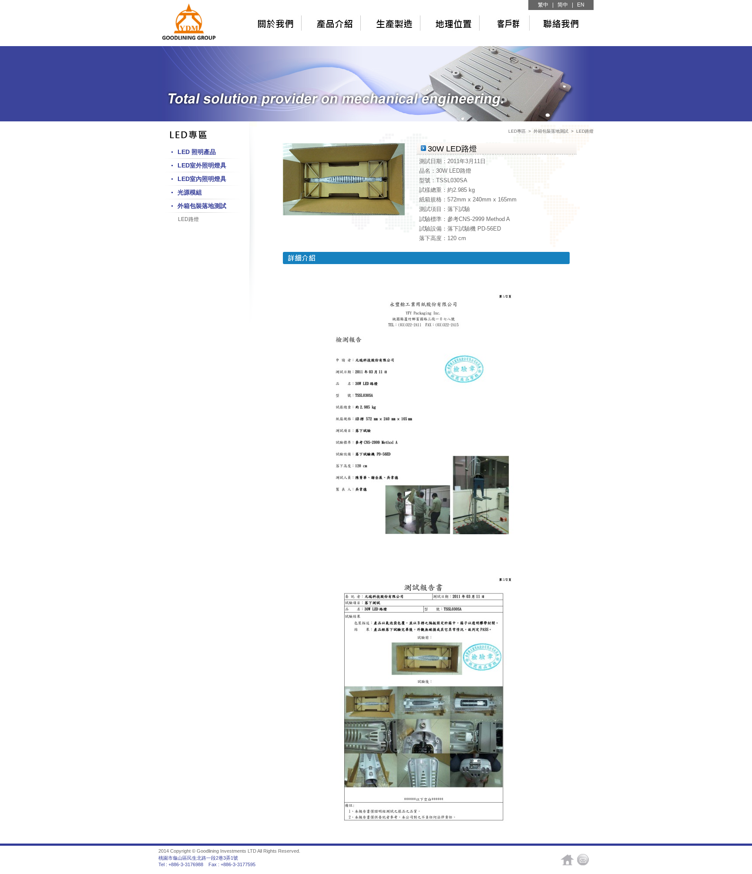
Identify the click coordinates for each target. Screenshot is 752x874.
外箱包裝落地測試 (202, 205)
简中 (562, 5)
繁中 (543, 5)
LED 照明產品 (197, 151)
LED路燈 (188, 219)
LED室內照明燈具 (202, 178)
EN (580, 5)
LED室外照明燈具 (202, 165)
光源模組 (190, 192)
